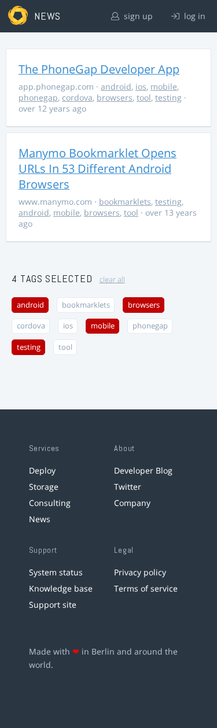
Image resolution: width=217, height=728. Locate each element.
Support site (52, 604)
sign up (137, 15)
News (39, 518)
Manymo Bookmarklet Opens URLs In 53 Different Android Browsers (97, 168)
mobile (163, 86)
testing (168, 97)
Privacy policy (140, 572)
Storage (43, 486)
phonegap (38, 97)
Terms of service (146, 588)
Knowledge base (61, 588)
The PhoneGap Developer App (99, 69)
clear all (112, 279)
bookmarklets (125, 201)
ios (140, 86)
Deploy (42, 470)
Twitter (127, 486)
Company (132, 502)
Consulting (50, 502)
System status (56, 572)
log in (193, 15)
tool (144, 97)
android (116, 86)
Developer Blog (143, 470)
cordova (77, 97)
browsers (115, 97)
